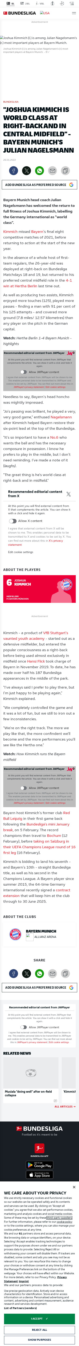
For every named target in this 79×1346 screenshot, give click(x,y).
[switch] (23, 372)
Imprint (24, 1281)
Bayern (37, 232)
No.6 (54, 438)
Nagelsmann (61, 417)
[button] (74, 13)
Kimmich (10, 232)
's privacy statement (29, 387)
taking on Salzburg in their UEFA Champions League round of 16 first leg (39, 847)
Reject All (39, 1330)
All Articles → (65, 1106)
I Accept (37, 1319)
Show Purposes (39, 1340)
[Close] (74, 1187)
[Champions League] (62, 3)
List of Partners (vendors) (20, 1308)
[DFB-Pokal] (52, 3)
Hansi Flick (36, 662)
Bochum (54, 836)
